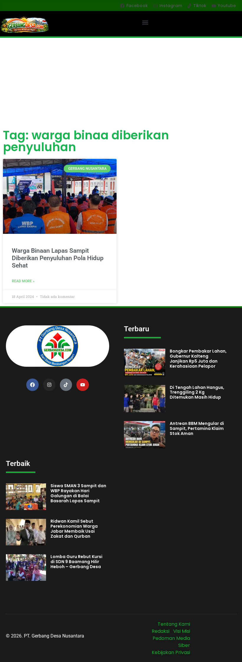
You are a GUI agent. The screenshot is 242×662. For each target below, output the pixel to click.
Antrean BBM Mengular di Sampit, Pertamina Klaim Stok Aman (197, 428)
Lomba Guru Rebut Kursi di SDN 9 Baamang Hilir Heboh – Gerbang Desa (76, 562)
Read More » (23, 281)
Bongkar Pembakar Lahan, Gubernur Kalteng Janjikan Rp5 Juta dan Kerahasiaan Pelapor (198, 358)
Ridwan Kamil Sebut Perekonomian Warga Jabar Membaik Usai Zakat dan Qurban (74, 528)
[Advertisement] (121, 82)
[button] (145, 22)
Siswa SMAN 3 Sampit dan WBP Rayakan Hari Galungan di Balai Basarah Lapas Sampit (78, 493)
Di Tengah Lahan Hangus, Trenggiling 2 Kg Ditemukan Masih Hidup (197, 392)
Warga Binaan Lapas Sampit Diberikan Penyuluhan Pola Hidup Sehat (58, 258)
